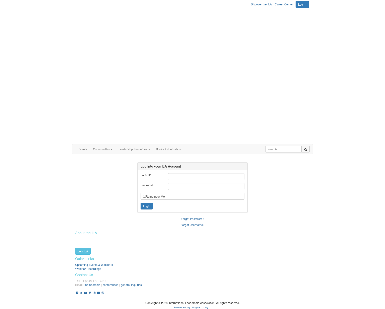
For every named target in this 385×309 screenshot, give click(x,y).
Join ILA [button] (83, 251)
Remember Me (155, 196)
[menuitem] (262, 3)
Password (147, 185)
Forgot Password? (192, 219)
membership (92, 285)
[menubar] (273, 3)
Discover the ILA (261, 4)
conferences (110, 285)
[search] (306, 149)
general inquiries (131, 285)
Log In (302, 4)
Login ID (146, 175)
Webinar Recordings (88, 269)
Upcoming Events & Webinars (94, 265)
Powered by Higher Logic (192, 307)
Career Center (284, 4)
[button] (103, 149)
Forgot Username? (192, 225)
